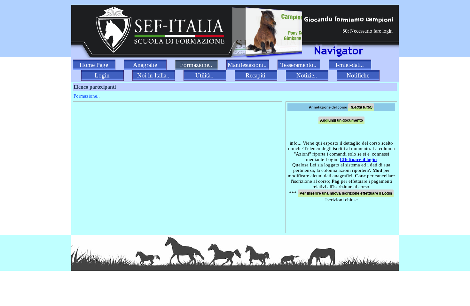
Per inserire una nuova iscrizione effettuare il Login (346, 193)
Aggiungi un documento (341, 120)
